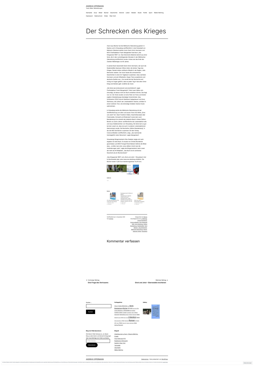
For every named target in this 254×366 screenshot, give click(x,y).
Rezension (126, 320)
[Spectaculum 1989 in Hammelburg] (147, 311)
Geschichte (113, 13)
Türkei (120, 323)
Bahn (128, 306)
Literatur (132, 317)
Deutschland (135, 308)
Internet (121, 13)
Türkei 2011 (124, 323)
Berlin (131, 306)
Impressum (89, 16)
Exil (130, 310)
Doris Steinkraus (139, 224)
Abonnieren (92, 345)
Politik (145, 13)
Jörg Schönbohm (142, 227)
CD (129, 308)
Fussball (124, 312)
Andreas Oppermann (95, 6)
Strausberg (144, 231)
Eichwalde (127, 310)
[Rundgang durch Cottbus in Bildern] (127, 198)
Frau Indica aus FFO (120, 338)
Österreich (120, 325)
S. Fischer (137, 320)
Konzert (119, 317)
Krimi (122, 317)
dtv (123, 310)
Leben (128, 13)
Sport (150, 13)
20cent (116, 306)
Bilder (100, 13)
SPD (115, 323)
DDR (131, 308)
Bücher (106, 13)
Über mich (112, 16)
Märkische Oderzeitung (137, 229)
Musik (139, 13)
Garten (133, 312)
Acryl (95, 13)
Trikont (117, 323)
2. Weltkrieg (144, 218)
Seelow (145, 229)
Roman (132, 320)
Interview (134, 314)
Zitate (106, 16)
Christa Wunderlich (142, 220)
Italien (138, 314)
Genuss (136, 312)
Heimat (130, 314)
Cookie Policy (165, 362)
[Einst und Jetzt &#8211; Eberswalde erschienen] (140, 196)
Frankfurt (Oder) (118, 312)
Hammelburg (123, 314)
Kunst (124, 317)
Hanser (127, 314)
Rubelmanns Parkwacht (121, 341)
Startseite (89, 13)
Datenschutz (98, 16)
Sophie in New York (119, 343)
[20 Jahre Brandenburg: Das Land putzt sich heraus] (113, 196)
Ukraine (127, 323)
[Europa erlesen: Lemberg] (155, 311)
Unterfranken (131, 323)
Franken (133, 310)
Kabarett (116, 317)
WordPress (165, 359)
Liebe (127, 317)
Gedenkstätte (140, 226)
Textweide (117, 345)
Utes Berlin (117, 347)
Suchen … (89, 302)
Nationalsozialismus (118, 320)
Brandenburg (118, 308)
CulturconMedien (134, 222)
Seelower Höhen (137, 231)
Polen (123, 320)
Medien (133, 13)
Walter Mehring (159, 13)
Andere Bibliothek (122, 306)
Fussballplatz (129, 312)
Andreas (111, 218)
